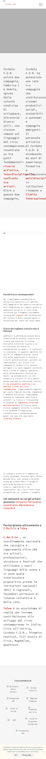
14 (24, 454)
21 (36, 454)
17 (29, 454)
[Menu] (40, 4)
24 (41, 454)
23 (39, 454)
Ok (16, 755)
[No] (43, 752)
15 (25, 454)
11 (18, 454)
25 (42, 454)
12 (20, 454)
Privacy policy (26, 755)
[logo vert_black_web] (19, 4)
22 (37, 454)
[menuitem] (40, 4)
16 (27, 454)
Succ (41, 447)
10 (17, 454)
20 (34, 454)
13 (22, 454)
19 (32, 454)
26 (44, 454)
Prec (5, 447)
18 (30, 454)
